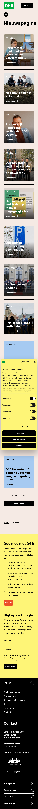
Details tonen (26, 427)
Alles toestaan (19, 433)
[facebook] (6, 683)
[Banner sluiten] (35, 362)
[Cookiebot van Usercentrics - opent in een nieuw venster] (22, 362)
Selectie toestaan (19, 439)
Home (6, 523)
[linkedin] (10, 683)
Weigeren (19, 445)
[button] (27, 5)
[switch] (33, 405)
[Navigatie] (31, 683)
